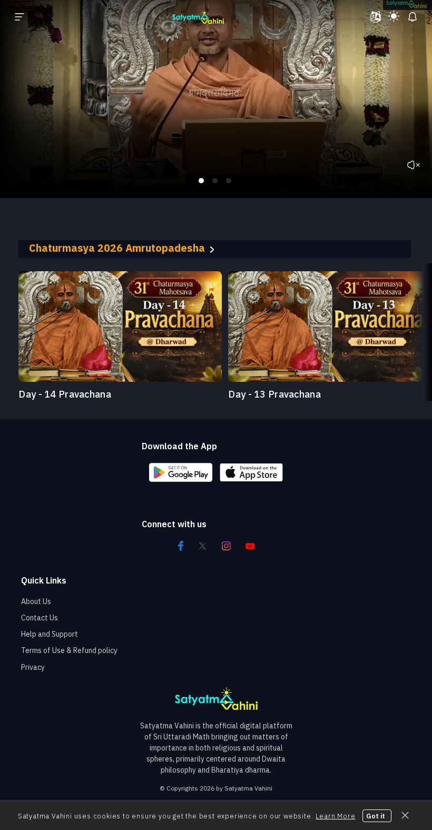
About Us (36, 601)
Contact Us (39, 617)
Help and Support (49, 634)
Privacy (33, 667)
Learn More (335, 816)
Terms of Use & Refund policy (69, 650)
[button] (387, 249)
